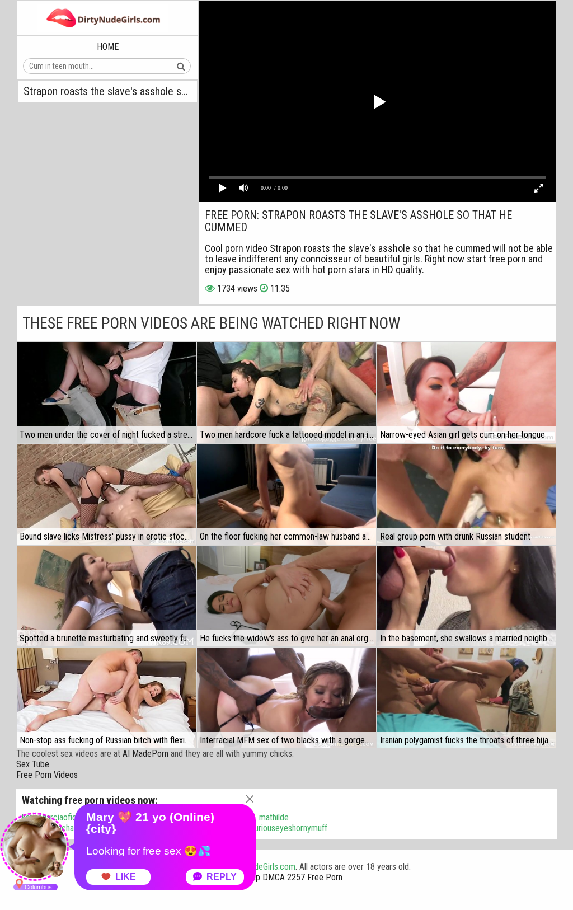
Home (108, 46)
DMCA (273, 877)
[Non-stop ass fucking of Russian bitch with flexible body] (106, 698)
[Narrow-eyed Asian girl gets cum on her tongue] (466, 392)
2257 (296, 877)
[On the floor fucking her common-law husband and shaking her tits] (286, 494)
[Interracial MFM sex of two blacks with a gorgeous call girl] (286, 698)
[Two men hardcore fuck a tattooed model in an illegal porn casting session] (286, 392)
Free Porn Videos (47, 775)
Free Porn (324, 877)
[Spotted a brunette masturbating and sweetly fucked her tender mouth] (106, 596)
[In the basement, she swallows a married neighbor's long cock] (466, 596)
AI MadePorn (145, 753)
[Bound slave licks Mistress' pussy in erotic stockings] (106, 494)
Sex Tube (32, 764)
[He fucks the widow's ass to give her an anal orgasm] (286, 596)
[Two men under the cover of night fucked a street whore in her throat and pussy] (106, 392)
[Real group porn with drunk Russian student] (466, 494)
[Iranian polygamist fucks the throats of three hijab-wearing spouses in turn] (466, 698)
